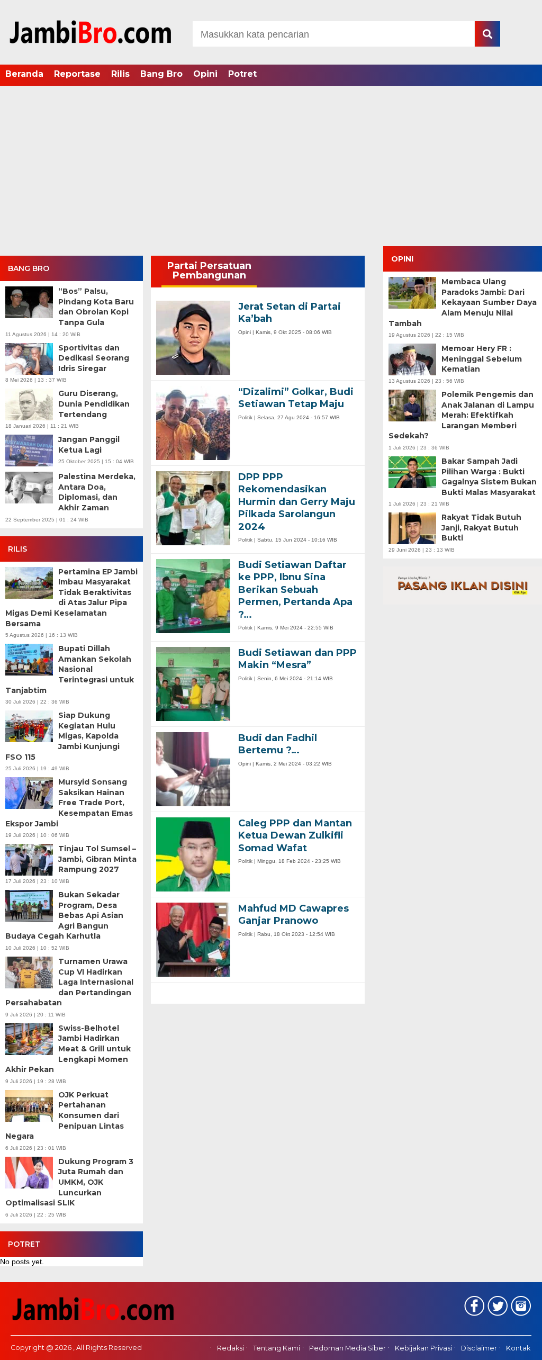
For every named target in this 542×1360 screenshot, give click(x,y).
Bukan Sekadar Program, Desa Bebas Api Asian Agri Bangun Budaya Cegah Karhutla (64, 915)
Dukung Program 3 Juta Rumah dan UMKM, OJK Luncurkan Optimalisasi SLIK (69, 1182)
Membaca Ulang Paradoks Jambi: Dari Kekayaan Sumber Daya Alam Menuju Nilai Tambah (463, 302)
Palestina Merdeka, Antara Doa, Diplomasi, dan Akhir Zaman (97, 492)
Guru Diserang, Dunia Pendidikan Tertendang (94, 404)
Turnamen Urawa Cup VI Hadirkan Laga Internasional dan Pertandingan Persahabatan (69, 982)
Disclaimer (479, 1348)
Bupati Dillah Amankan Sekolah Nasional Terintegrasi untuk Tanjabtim (69, 669)
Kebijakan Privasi (423, 1348)
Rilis (120, 74)
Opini (205, 74)
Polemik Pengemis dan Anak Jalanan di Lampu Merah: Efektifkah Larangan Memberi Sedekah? (461, 415)
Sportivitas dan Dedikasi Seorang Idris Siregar (93, 358)
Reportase (77, 74)
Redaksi (230, 1348)
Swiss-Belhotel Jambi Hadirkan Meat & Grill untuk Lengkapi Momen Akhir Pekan (68, 1048)
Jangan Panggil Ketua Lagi (89, 445)
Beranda (24, 74)
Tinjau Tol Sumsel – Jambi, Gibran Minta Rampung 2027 (97, 859)
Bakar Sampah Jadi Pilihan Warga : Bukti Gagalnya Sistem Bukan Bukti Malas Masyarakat (489, 476)
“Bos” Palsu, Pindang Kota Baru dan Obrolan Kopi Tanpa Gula (96, 306)
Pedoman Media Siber (347, 1348)
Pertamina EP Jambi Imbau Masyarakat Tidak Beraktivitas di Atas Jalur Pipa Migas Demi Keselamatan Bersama (71, 597)
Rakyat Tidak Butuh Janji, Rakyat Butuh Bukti (481, 527)
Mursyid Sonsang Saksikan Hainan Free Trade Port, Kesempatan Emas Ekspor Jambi (69, 802)
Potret (242, 74)
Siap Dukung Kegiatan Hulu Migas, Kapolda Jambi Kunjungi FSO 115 (62, 735)
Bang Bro (161, 74)
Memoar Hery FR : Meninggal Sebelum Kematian (481, 359)
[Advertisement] (271, 167)
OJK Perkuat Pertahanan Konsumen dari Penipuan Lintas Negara (64, 1115)
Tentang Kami (276, 1348)
